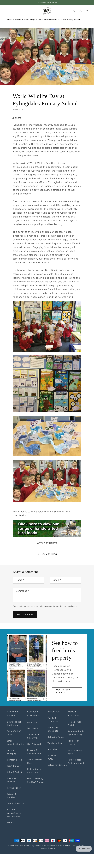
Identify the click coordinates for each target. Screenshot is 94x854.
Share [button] (18, 118)
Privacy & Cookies (12, 795)
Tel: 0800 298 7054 (14, 733)
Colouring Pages (55, 737)
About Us (32, 722)
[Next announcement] (89, 2)
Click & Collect (14, 772)
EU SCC (11, 822)
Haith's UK (19, 846)
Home (9, 19)
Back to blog (49, 554)
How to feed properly (63, 690)
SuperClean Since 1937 (33, 736)
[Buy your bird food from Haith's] (47, 528)
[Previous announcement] (5, 2)
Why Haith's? (34, 728)
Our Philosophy (35, 744)
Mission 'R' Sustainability (34, 752)
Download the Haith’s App (14, 723)
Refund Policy (14, 788)
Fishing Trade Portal (74, 723)
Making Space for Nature (34, 771)
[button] (6, 11)
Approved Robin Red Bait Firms (76, 733)
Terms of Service (15, 803)
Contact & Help (15, 760)
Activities (52, 749)
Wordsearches (54, 743)
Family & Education (52, 720)
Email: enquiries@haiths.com (18, 742)
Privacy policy (64, 845)
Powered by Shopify (32, 846)
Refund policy (49, 845)
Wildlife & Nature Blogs (25, 19)
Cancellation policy (48, 848)
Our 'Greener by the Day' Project (35, 780)
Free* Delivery (14, 766)
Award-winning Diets (34, 761)
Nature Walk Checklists (53, 729)
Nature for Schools (57, 765)
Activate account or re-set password (14, 813)
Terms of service (80, 845)
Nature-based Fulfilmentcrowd (76, 761)
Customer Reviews (12, 780)
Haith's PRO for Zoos (75, 752)
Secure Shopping (12, 752)
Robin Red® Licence (73, 742)
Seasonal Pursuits (52, 757)
